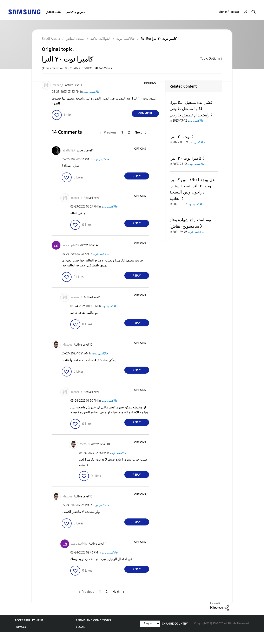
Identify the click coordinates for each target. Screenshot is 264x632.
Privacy (20, 627)
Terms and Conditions (93, 620)
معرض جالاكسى (75, 12)
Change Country (175, 623)
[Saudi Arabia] (24, 12)
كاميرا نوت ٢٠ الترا (186, 158)
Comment (145, 113)
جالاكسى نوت (91, 92)
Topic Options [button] (210, 58)
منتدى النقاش (53, 12)
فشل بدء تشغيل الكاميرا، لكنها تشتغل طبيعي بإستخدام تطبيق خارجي (191, 108)
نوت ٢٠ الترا (180, 136)
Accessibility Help (28, 620)
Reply (137, 176)
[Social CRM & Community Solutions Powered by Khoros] (219, 606)
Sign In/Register (229, 12)
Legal (80, 627)
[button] (152, 83)
